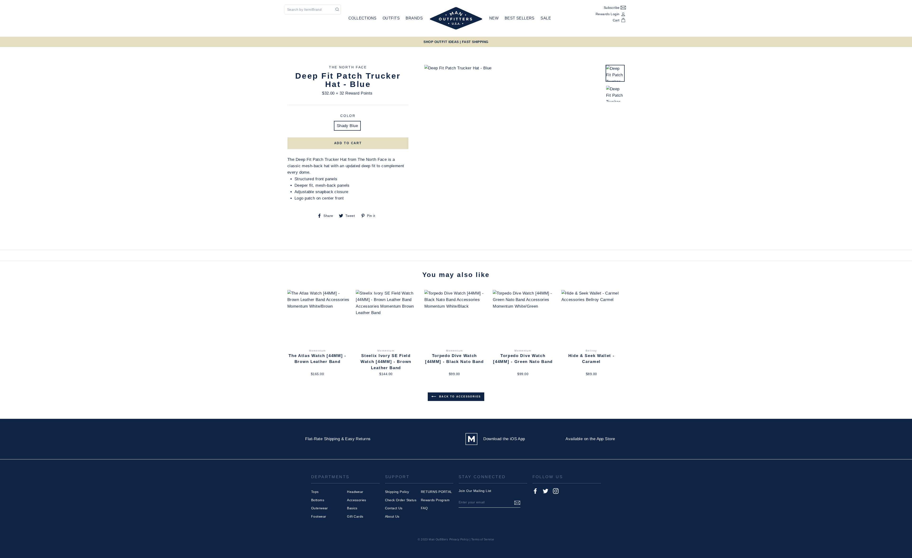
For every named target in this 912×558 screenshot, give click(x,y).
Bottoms (317, 500)
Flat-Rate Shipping (322, 439)
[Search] (337, 9)
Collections (362, 18)
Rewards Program (435, 500)
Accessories (356, 500)
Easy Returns (357, 439)
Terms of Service (482, 539)
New (494, 18)
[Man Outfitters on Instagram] (556, 491)
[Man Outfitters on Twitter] (545, 491)
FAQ (424, 508)
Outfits (391, 18)
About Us (392, 516)
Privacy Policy (459, 539)
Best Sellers (520, 18)
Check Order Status (401, 500)
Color (348, 116)
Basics (352, 508)
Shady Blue (347, 126)
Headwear (355, 492)
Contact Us (394, 508)
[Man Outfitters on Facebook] (535, 491)
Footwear (318, 516)
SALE (546, 18)
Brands (414, 18)
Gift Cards (355, 516)
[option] (456, 42)
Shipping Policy (397, 492)
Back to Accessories (459, 396)
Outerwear (319, 508)
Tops (315, 492)
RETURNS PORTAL (436, 492)
